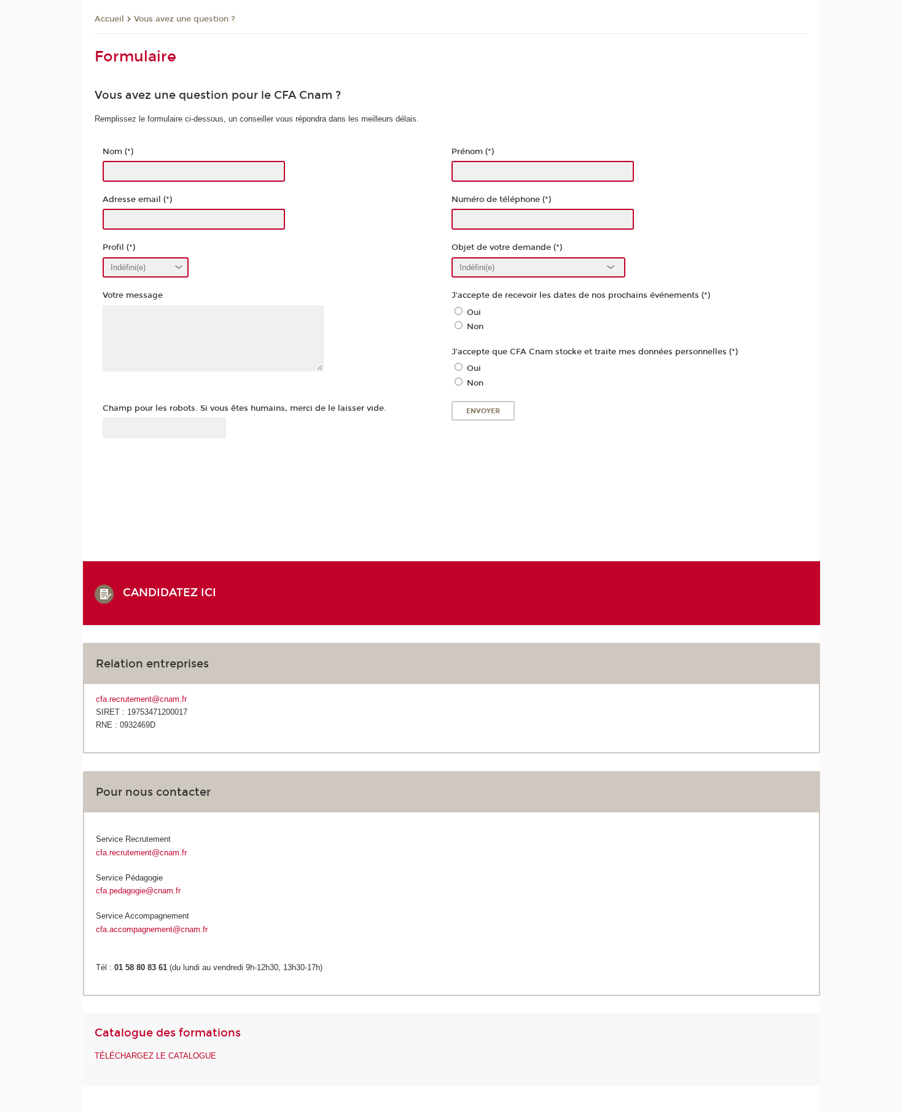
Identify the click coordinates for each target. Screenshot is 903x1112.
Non (475, 327)
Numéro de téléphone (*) (501, 199)
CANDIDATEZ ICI (174, 592)
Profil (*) (119, 247)
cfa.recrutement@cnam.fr (141, 699)
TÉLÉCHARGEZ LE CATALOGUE (155, 1055)
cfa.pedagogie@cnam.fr (138, 890)
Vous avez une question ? (184, 19)
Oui (474, 312)
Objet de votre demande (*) (507, 247)
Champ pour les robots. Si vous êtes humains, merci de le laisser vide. (244, 408)
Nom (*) (118, 152)
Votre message (133, 295)
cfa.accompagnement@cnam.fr (152, 929)
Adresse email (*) (137, 199)
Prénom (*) (473, 152)
